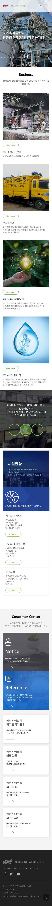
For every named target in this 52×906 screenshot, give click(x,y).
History (16, 868)
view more (10, 145)
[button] (1, 57)
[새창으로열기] (5, 874)
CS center (34, 868)
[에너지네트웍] (23, 6)
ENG (40, 6)
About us (7, 868)
